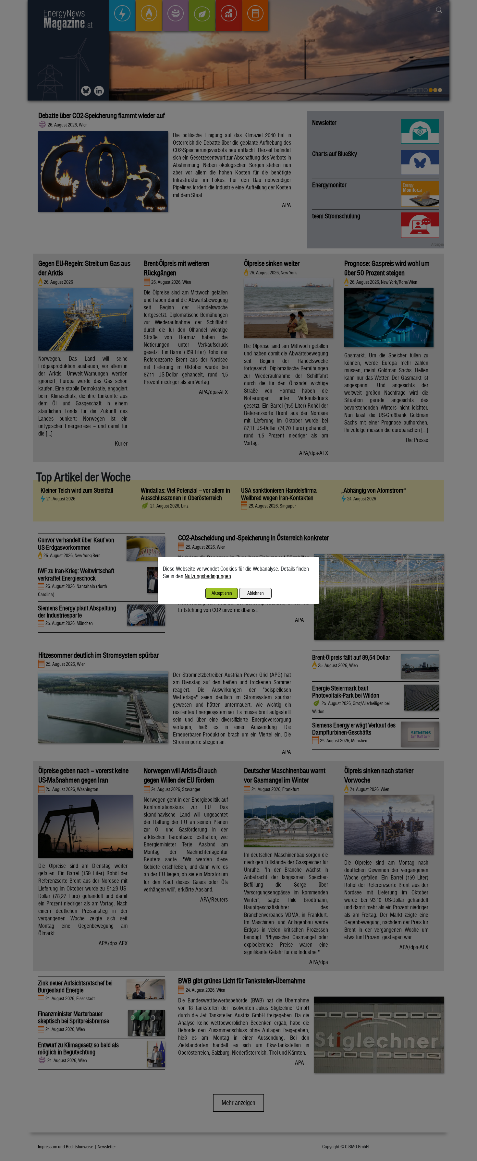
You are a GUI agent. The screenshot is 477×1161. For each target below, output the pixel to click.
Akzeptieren (222, 593)
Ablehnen (255, 593)
